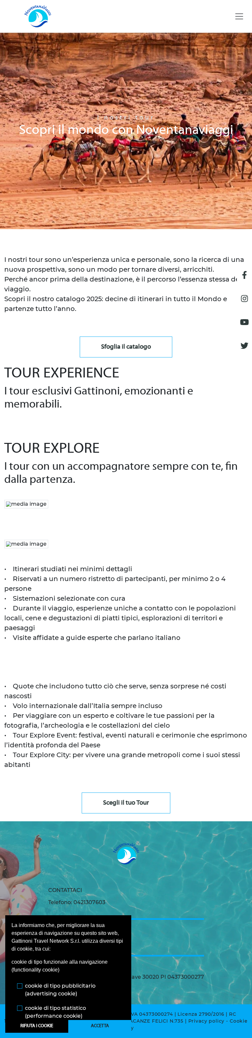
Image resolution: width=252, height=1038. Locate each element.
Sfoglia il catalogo (126, 347)
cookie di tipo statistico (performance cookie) (55, 1012)
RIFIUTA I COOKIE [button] (36, 1026)
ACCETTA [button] (100, 1026)
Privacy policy (206, 1021)
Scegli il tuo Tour (126, 803)
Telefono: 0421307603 (76, 902)
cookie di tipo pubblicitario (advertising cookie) (60, 990)
